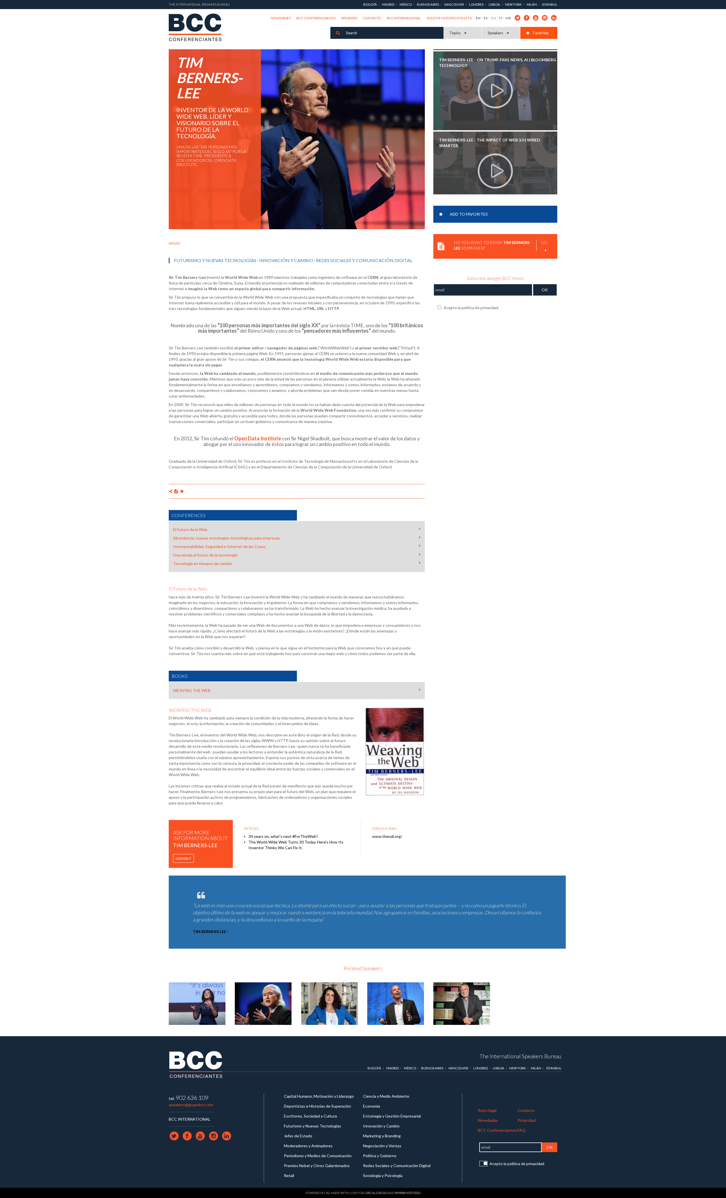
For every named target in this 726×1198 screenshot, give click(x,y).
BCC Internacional (404, 18)
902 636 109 (192, 1097)
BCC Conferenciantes (315, 18)
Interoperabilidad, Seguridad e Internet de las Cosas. (219, 546)
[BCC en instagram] (545, 17)
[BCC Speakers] (195, 1064)
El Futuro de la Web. (190, 529)
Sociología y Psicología (382, 1175)
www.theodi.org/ (387, 836)
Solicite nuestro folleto (449, 18)
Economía (371, 1106)
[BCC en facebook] (527, 17)
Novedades (281, 18)
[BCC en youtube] (536, 17)
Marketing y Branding (382, 1135)
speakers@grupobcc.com (191, 1104)
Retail (289, 1175)
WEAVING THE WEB (191, 690)
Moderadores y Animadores (308, 1145)
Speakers (349, 18)
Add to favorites (469, 214)
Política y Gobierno (379, 1155)
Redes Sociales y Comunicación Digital (364, 260)
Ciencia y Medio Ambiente (386, 1096)
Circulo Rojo (375, 1193)
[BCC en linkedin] (554, 17)
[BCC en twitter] (517, 17)
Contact (183, 858)
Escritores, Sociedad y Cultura (310, 1116)
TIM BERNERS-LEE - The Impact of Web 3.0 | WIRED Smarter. (489, 140)
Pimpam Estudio (408, 1193)
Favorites (540, 33)
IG (328, 1193)
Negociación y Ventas (382, 1145)
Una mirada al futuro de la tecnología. (205, 555)
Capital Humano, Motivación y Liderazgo (319, 1096)
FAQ (521, 1130)
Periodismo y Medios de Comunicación (318, 1155)
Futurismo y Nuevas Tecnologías (215, 260)
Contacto (372, 18)
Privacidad (527, 1120)
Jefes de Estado (298, 1135)
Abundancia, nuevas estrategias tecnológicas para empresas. (227, 538)
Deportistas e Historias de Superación (317, 1106)
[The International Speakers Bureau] (198, 27)
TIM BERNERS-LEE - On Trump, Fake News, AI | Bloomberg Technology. (497, 60)
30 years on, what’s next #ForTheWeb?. (283, 836)
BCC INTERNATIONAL (189, 1119)
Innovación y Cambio (286, 260)
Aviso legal (487, 1110)
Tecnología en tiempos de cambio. (203, 563)
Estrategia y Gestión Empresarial (392, 1116)
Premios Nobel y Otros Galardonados (317, 1165)
